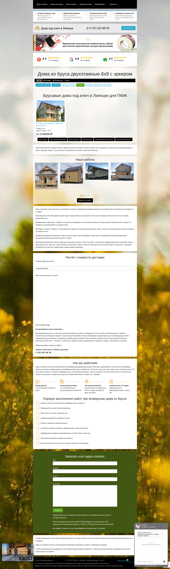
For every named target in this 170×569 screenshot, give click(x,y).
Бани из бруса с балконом (123, 139)
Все (67, 80)
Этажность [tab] (58, 80)
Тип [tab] (40, 80)
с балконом (56, 85)
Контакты (113, 4)
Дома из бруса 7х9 (74, 139)
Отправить (57, 510)
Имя (54, 460)
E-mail (55, 476)
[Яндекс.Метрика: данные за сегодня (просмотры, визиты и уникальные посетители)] (131, 560)
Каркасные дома (57, 4)
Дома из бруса (42, 4)
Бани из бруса (71, 4)
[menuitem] (42, 4)
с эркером (80, 85)
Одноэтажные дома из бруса (58, 139)
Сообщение (56, 484)
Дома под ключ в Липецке (56, 28)
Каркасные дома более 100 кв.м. (104, 139)
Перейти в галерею (85, 200)
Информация (100, 4)
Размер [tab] (48, 80)
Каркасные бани (86, 4)
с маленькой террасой (43, 85)
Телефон (55, 468)
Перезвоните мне (128, 28)
